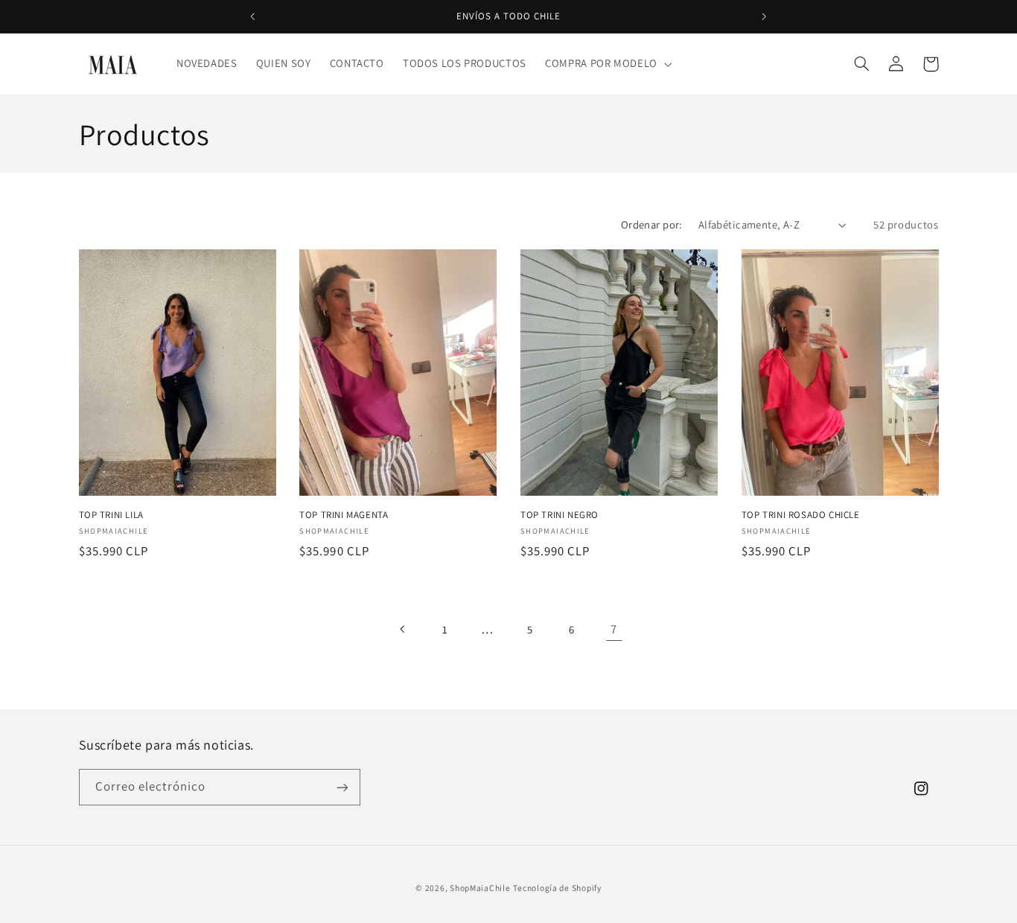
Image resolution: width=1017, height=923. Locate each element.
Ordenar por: (652, 224)
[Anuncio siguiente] (763, 16)
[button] (607, 64)
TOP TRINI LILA (111, 514)
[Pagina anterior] (403, 629)
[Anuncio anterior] (253, 16)
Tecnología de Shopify (557, 887)
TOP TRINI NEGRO (559, 514)
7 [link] (613, 629)
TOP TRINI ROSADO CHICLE (801, 514)
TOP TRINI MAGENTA (343, 514)
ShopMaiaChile (480, 887)
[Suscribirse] (342, 787)
